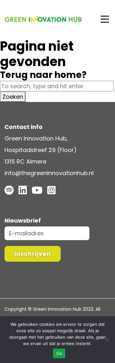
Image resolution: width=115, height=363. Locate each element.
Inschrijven (32, 254)
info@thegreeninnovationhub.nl (49, 173)
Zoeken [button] (13, 97)
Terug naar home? (43, 75)
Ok (59, 353)
